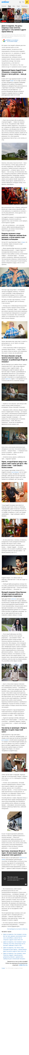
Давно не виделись (15, 968)
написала (13, 599)
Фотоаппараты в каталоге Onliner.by (17, 929)
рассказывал (15, 472)
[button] (12, 572)
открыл (23, 242)
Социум (3, 968)
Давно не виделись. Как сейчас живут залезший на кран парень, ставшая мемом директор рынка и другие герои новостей (15, 949)
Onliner (9, 968)
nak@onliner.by (23, 965)
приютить (8, 379)
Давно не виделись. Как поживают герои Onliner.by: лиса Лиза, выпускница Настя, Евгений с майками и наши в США (14, 943)
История (21, 968)
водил (12, 80)
